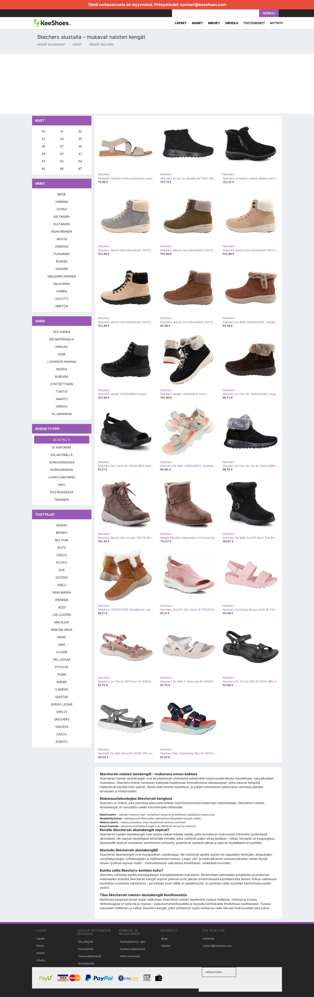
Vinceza (61, 727)
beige (61, 194)
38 (80, 146)
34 (62, 139)
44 (80, 161)
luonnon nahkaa (61, 361)
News (61, 637)
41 (80, 153)
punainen (61, 254)
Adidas (61, 525)
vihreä (61, 291)
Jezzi (62, 607)
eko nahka (61, 332)
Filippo (61, 562)
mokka (61, 369)
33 (43, 139)
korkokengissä (61, 462)
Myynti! (276, 23)
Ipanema (61, 600)
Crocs (61, 555)
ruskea (61, 261)
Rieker (62, 682)
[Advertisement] (128, 84)
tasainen (61, 499)
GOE (62, 570)
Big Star (61, 540)
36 (43, 146)
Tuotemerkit (254, 23)
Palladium (61, 659)
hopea (62, 209)
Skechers (61, 719)
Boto (61, 547)
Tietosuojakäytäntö (89, 956)
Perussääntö (85, 949)
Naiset (40, 945)
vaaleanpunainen (61, 276)
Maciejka (61, 622)
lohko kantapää (61, 477)
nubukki (61, 376)
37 (61, 146)
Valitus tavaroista (130, 956)
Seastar (61, 697)
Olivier (61, 652)
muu (61, 484)
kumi (61, 354)
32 (80, 131)
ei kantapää (61, 447)
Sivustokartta (86, 963)
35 (80, 139)
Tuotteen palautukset (132, 949)
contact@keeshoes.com (203, 4)
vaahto (62, 399)
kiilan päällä (62, 455)
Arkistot (165, 945)
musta (62, 239)
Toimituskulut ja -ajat (132, 941)
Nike (61, 644)
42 (43, 161)
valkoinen (61, 284)
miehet (40, 953)
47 (80, 168)
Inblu (61, 585)
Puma (61, 674)
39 (43, 153)
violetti (61, 298)
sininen (62, 269)
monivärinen (61, 231)
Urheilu (40, 960)
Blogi (164, 938)
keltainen (62, 216)
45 (43, 168)
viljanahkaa (61, 414)
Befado (61, 532)
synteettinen (61, 384)
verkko (61, 406)
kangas (62, 346)
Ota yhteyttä (85, 941)
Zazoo (61, 734)
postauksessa (61, 492)
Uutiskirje (208, 938)
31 (61, 131)
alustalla (61, 439)
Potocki (61, 667)
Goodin (62, 577)
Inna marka (61, 592)
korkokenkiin (61, 470)
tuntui (61, 391)
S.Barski (61, 689)
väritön (61, 306)
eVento (62, 741)
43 (62, 161)
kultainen (61, 224)
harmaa (62, 201)
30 (43, 131)
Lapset (40, 938)
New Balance (61, 629)
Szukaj (269, 13)
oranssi (61, 246)
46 (62, 168)
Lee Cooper (62, 615)
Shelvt (61, 712)
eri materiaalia (62, 339)
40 (62, 153)
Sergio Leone (61, 704)
